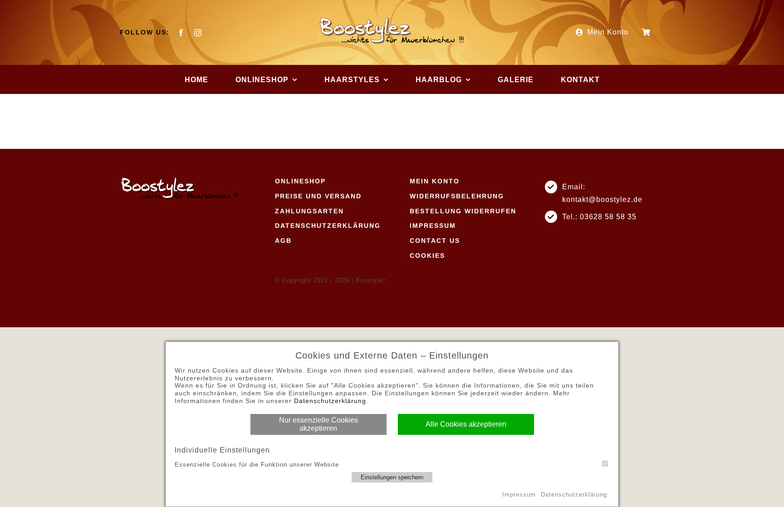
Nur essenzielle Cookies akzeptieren (318, 424)
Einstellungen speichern (392, 477)
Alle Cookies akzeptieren (466, 424)
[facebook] (181, 32)
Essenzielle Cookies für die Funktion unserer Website (257, 464)
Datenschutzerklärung (330, 400)
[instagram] (198, 32)
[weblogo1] (392, 19)
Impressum (519, 494)
